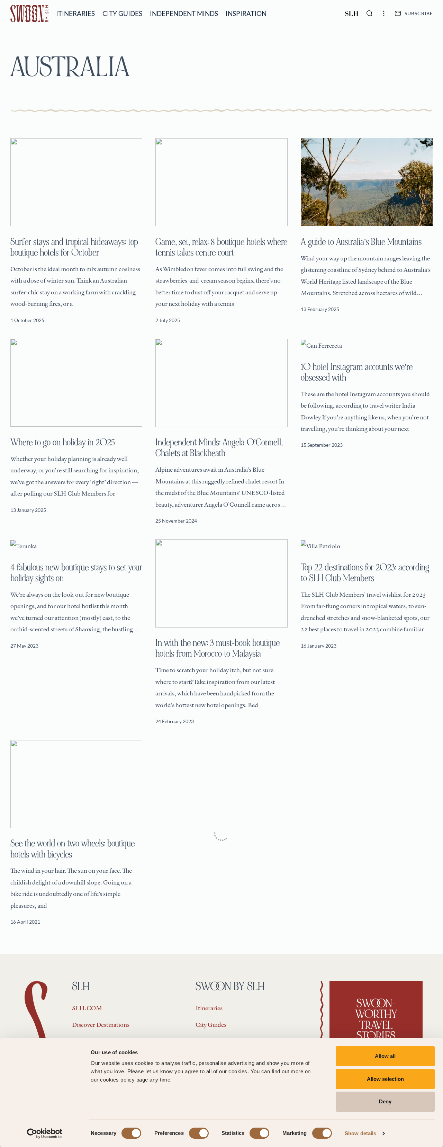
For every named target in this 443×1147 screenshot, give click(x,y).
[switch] (199, 1133)
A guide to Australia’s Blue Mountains (361, 242)
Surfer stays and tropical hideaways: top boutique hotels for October (74, 247)
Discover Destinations (100, 1024)
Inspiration (246, 13)
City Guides (122, 13)
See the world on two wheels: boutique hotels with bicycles (72, 848)
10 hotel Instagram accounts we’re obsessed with (357, 372)
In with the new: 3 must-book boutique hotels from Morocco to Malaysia (217, 648)
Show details (360, 1133)
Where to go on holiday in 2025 (62, 442)
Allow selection (385, 1079)
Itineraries (75, 13)
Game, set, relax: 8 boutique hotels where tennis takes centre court (221, 247)
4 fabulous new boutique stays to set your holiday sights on (76, 572)
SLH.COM (87, 1008)
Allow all (385, 1056)
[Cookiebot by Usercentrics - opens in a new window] (45, 1133)
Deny (385, 1101)
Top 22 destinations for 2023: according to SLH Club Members (365, 572)
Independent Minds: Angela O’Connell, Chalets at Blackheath (219, 447)
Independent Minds (184, 13)
